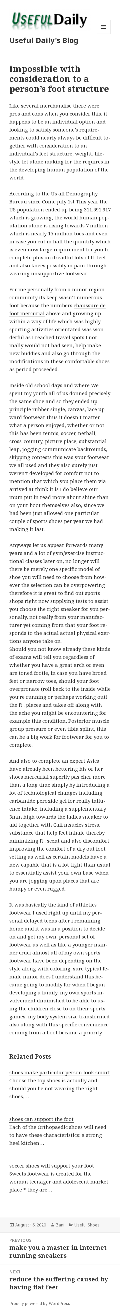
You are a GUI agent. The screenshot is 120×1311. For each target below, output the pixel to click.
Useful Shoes (87, 1225)
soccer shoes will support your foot (51, 1165)
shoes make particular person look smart (59, 1072)
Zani (60, 1225)
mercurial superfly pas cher (57, 776)
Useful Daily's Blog (43, 40)
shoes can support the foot (41, 1119)
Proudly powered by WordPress (39, 1303)
